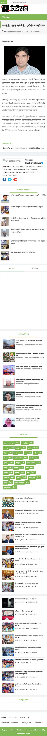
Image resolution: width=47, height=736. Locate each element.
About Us (13, 717)
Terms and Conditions (9, 723)
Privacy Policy (27, 723)
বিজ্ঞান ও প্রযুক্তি (31, 463)
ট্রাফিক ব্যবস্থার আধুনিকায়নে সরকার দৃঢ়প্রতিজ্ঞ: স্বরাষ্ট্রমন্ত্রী (29, 510)
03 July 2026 (21, 501)
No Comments (33, 501)
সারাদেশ (5, 483)
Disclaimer (39, 723)
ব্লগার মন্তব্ (12, 268)
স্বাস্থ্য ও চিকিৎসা (7, 487)
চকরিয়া (29, 448)
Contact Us (24, 717)
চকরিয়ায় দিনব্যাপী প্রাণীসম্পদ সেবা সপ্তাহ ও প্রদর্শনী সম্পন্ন (29, 367)
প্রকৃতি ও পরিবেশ (18, 458)
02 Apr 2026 (21, 586)
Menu (7, 17)
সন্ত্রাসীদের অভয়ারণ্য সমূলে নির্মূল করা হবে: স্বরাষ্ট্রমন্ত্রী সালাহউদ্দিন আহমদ (28, 523)
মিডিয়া (27, 468)
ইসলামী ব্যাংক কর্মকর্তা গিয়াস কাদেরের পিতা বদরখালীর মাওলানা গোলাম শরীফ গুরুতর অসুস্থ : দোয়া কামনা (29, 407)
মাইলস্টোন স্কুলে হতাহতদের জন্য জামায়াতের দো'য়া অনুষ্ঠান (27, 206)
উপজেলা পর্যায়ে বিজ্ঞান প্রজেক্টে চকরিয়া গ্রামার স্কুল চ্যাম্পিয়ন (29, 660)
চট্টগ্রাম (5, 453)
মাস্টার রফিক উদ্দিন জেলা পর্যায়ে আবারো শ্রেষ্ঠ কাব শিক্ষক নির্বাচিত (28, 195)
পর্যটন (35, 453)
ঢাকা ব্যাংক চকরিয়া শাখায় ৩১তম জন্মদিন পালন (23, 252)
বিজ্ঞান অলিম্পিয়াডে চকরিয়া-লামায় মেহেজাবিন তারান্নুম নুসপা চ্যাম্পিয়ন (29, 636)
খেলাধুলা (18, 448)
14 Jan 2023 (21, 641)
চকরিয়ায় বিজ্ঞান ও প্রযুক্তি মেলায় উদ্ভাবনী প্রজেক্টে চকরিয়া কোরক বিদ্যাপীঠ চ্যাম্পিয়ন (28, 673)
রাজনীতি (17, 473)
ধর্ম (25, 453)
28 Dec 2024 (21, 602)
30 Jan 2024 (21, 628)
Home (3, 717)
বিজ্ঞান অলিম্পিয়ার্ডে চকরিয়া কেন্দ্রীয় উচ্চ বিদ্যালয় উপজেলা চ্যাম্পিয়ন (28, 649)
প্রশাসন (5, 463)
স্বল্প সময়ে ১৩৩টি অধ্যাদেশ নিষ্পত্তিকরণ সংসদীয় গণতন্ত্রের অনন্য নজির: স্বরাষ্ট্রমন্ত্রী (29, 572)
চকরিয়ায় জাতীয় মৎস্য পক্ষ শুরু (20, 2)
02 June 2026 (21, 513)
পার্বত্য (5, 458)
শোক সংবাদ (6, 478)
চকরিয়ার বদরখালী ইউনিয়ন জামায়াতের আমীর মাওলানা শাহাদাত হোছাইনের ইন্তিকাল (27, 230)
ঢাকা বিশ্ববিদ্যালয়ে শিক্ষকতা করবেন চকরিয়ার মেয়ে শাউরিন (28, 419)
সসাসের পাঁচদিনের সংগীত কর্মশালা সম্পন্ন (24, 498)
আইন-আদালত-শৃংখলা (9, 443)
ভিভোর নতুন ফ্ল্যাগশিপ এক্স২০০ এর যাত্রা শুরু (25, 599)
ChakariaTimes (33, 163)
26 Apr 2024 (21, 614)
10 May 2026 (21, 552)
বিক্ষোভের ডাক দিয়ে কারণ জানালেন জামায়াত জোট (26, 583)
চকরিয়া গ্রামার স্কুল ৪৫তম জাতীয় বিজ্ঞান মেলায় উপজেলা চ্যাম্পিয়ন (28, 624)
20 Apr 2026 (21, 564)
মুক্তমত (6, 473)
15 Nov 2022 (21, 677)
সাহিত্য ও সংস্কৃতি (19, 483)
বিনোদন (5, 468)
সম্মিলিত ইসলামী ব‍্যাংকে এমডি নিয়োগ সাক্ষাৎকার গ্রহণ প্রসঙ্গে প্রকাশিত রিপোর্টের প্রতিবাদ (29, 548)
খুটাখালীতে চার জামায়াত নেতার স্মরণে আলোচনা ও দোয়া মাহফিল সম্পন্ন (28, 242)
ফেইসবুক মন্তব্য (35, 268)
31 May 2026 (21, 528)
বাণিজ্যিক (18, 463)
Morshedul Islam (23, 733)
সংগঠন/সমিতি (32, 478)
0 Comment (35, 32)
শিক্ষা (28, 473)
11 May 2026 (21, 540)
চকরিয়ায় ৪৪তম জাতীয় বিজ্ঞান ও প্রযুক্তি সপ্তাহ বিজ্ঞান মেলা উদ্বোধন (29, 685)
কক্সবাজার (6, 448)
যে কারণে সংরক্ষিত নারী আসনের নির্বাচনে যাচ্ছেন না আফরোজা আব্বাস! (29, 560)
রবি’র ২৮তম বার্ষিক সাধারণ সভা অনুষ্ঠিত (24, 611)
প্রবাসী (31, 458)
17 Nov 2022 (21, 653)
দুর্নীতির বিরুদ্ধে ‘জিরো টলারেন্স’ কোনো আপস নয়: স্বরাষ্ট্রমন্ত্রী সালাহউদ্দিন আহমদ (29, 536)
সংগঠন (18, 478)
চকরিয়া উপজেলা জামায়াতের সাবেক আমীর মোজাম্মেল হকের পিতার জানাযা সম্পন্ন (28, 219)
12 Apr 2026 (21, 576)
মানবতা (16, 468)
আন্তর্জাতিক (25, 443)
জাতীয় (15, 453)
